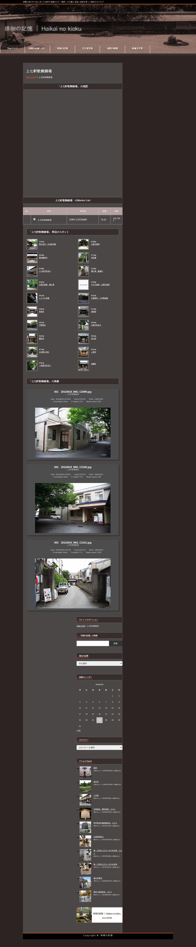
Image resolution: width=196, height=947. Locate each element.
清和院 (93, 312)
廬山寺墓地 (98, 878)
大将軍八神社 (44, 352)
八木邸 (96, 795)
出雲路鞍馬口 (99, 837)
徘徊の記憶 (107, 935)
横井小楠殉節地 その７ (103, 892)
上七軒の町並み (45, 271)
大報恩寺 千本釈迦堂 (99, 298)
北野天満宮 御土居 (46, 285)
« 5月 (79, 730)
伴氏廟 (93, 258)
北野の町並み (96, 325)
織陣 (95, 768)
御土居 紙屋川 (97, 271)
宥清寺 (41, 312)
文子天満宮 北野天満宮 (100, 285)
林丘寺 (96, 782)
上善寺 (93, 352)
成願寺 (93, 364)
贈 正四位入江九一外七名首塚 (105, 864)
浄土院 (93, 339)
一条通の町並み (45, 365)
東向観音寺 (43, 258)
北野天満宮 (95, 244)
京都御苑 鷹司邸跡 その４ (104, 809)
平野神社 (42, 325)
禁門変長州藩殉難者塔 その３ (105, 823)
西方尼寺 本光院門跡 (47, 244)
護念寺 (41, 339)
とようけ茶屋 (44, 298)
